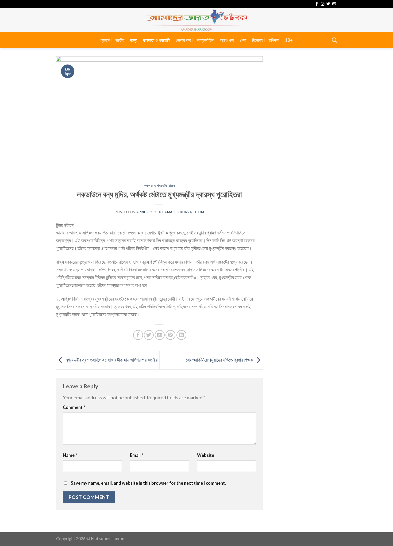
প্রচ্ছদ (105, 40)
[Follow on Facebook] (316, 4)
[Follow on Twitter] (328, 4)
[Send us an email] (334, 4)
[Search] (334, 40)
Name (70, 455)
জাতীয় (119, 40)
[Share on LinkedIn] (181, 335)
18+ (289, 40)
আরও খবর (227, 40)
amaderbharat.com (184, 212)
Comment (74, 407)
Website (205, 455)
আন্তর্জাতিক (205, 40)
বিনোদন (257, 40)
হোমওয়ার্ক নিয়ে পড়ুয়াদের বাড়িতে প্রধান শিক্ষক (220, 360)
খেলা (243, 40)
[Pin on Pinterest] (170, 335)
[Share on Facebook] (138, 335)
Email (136, 455)
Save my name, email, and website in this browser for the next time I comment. (148, 483)
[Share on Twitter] (149, 335)
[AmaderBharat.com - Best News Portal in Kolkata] (196, 20)
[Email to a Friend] (160, 335)
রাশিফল (274, 40)
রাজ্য (133, 40)
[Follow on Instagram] (322, 4)
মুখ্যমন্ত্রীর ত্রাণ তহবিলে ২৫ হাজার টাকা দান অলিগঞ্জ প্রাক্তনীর (111, 360)
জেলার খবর (183, 40)
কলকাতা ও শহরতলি (156, 40)
